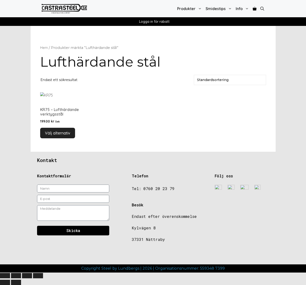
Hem (44, 47)
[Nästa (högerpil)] (16, 282)
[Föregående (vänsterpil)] (5, 282)
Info (239, 8)
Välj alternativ (57, 133)
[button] (262, 8)
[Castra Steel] (64, 8)
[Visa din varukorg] (254, 8)
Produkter (186, 8)
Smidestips (216, 8)
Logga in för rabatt (154, 21)
